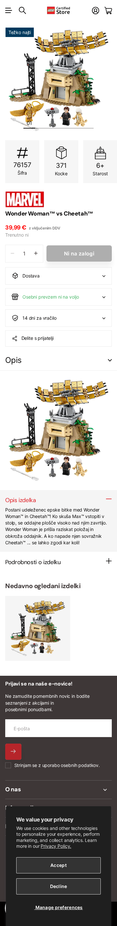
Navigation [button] (8, 10)
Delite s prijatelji (37, 338)
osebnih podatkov (79, 765)
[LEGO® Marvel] (58, 199)
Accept (58, 865)
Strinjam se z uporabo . (57, 765)
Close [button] (58, 789)
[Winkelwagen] (108, 10)
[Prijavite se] (95, 10)
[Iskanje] (22, 10)
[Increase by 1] (36, 254)
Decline (58, 886)
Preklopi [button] (110, 360)
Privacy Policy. (56, 846)
